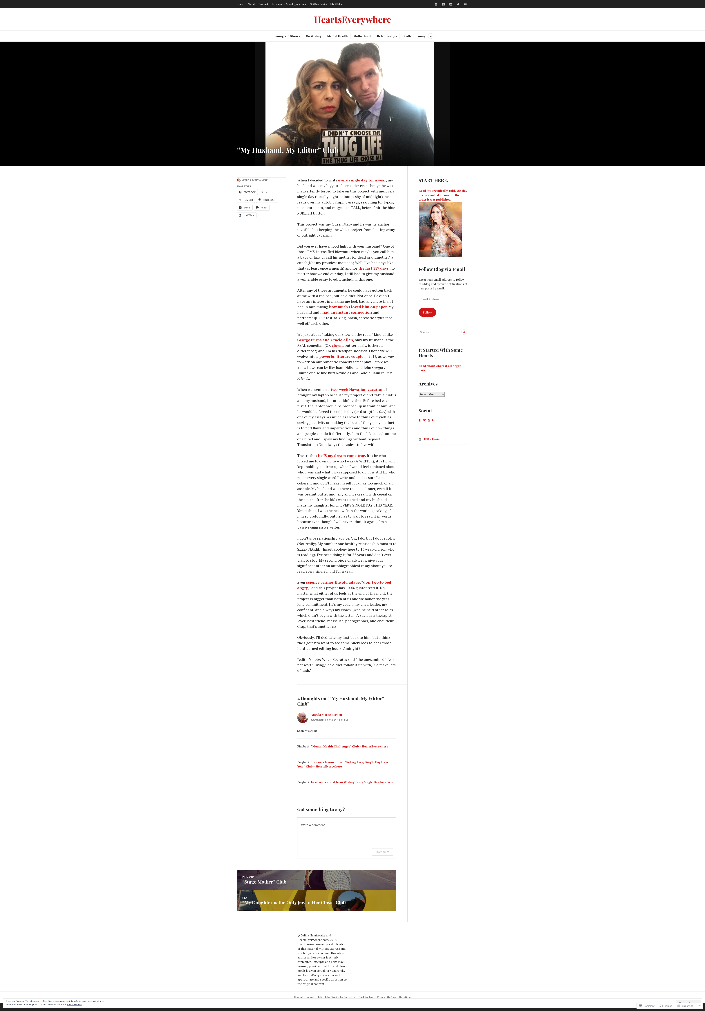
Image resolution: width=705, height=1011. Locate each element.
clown (337, 345)
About (251, 4)
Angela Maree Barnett (326, 715)
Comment (382, 852)
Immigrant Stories (287, 36)
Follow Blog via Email (442, 269)
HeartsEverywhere (352, 19)
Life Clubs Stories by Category (336, 997)
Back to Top (366, 997)
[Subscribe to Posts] (420, 439)
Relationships (387, 36)
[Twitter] (458, 4)
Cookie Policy (74, 1004)
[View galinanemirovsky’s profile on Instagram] (428, 420)
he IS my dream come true (341, 455)
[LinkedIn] (450, 4)
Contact (263, 4)
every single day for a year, (362, 180)
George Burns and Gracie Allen (325, 339)
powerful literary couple (341, 356)
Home (240, 4)
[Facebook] (443, 4)
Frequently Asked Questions (289, 4)
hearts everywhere (254, 180)
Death (406, 36)
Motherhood (362, 36)
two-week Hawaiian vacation (357, 389)
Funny (421, 36)
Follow (427, 312)
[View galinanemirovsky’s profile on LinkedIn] (433, 420)
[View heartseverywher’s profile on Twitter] (424, 420)
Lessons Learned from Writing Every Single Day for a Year (352, 782)
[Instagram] (436, 4)
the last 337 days (373, 268)
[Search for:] (443, 332)
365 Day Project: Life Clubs (326, 4)
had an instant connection (347, 312)
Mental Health (337, 36)
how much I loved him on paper (358, 306)
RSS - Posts (432, 439)
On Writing (313, 36)
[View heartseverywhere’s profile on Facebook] (420, 420)
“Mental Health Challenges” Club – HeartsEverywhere (349, 746)
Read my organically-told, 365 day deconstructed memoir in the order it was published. (443, 195)
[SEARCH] (430, 36)
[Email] (465, 4)
